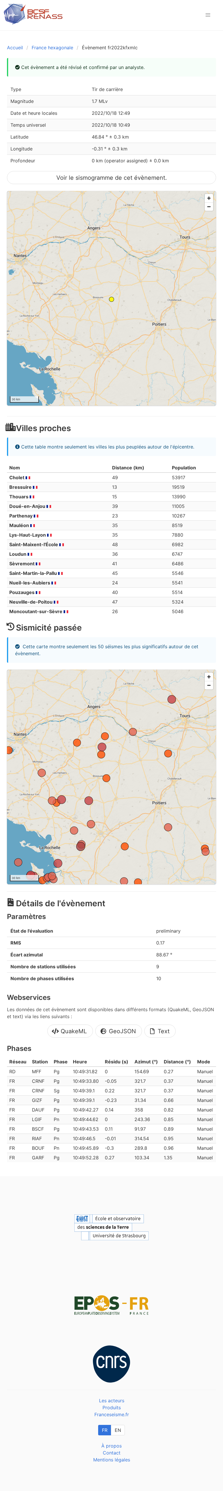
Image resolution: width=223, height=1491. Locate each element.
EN (118, 1430)
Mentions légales (111, 1460)
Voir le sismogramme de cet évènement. (111, 177)
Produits (111, 1407)
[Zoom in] (209, 198)
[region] (111, 298)
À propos (111, 1446)
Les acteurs (111, 1400)
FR (104, 1430)
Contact (112, 1453)
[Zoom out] (209, 206)
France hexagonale (52, 47)
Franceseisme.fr (111, 1414)
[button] (208, 15)
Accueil (15, 47)
